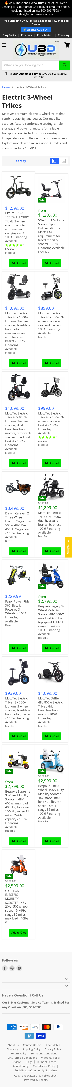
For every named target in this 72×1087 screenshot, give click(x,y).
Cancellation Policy (44, 1066)
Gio (7, 922)
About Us (13, 1045)
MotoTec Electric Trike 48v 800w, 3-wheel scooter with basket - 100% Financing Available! (51, 423)
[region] (36, 8)
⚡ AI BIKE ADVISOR (36, 29)
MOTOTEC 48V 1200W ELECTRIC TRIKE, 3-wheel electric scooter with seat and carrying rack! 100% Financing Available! (17, 227)
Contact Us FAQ (32, 1045)
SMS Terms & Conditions (22, 1057)
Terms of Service (46, 1062)
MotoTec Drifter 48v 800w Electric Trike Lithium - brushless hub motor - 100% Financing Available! (50, 710)
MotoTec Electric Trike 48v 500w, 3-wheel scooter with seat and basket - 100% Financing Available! (51, 323)
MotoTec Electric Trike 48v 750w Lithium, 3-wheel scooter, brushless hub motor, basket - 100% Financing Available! (18, 710)
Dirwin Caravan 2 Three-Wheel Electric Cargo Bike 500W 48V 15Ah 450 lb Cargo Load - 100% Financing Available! (18, 525)
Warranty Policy (50, 1057)
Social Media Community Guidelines (36, 1070)
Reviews (26, 35)
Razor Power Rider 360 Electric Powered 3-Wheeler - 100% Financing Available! (18, 611)
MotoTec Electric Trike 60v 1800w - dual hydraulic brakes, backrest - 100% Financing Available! (50, 522)
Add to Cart (18, 263)
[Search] (64, 65)
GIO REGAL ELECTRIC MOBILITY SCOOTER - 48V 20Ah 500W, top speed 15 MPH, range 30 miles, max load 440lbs (16, 904)
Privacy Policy (53, 1049)
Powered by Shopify (36, 1080)
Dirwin (8, 541)
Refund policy (20, 1066)
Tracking (63, 35)
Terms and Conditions (44, 1053)
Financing (12, 1049)
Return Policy (18, 1053)
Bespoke (43, 638)
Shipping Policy (31, 1049)
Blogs (29, 1062)
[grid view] (54, 161)
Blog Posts (9, 35)
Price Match (45, 35)
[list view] (63, 161)
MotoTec (10, 252)
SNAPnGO (43, 251)
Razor (8, 625)
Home (6, 87)
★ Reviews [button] (68, 547)
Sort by (21, 160)
